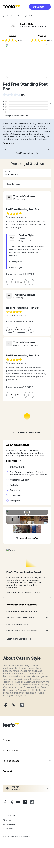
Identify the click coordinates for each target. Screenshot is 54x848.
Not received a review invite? (27, 432)
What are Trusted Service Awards (23, 592)
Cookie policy (8, 828)
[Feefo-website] (11, 7)
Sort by (7, 171)
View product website (16, 217)
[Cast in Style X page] (14, 705)
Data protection (9, 824)
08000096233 (17, 467)
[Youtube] (18, 802)
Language (15, 787)
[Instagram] (32, 802)
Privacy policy (8, 820)
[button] (27, 173)
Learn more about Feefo (19, 638)
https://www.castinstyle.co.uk (33, 26)
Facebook (15, 490)
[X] (11, 802)
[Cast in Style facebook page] (5, 705)
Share (19, 282)
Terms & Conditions (10, 816)
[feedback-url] (14, 213)
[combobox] (27, 173)
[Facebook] (5, 802)
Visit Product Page (25, 153)
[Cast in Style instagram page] (22, 705)
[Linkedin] (25, 802)
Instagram (15, 500)
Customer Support (19, 480)
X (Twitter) (15, 495)
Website (14, 485)
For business (38, 6)
